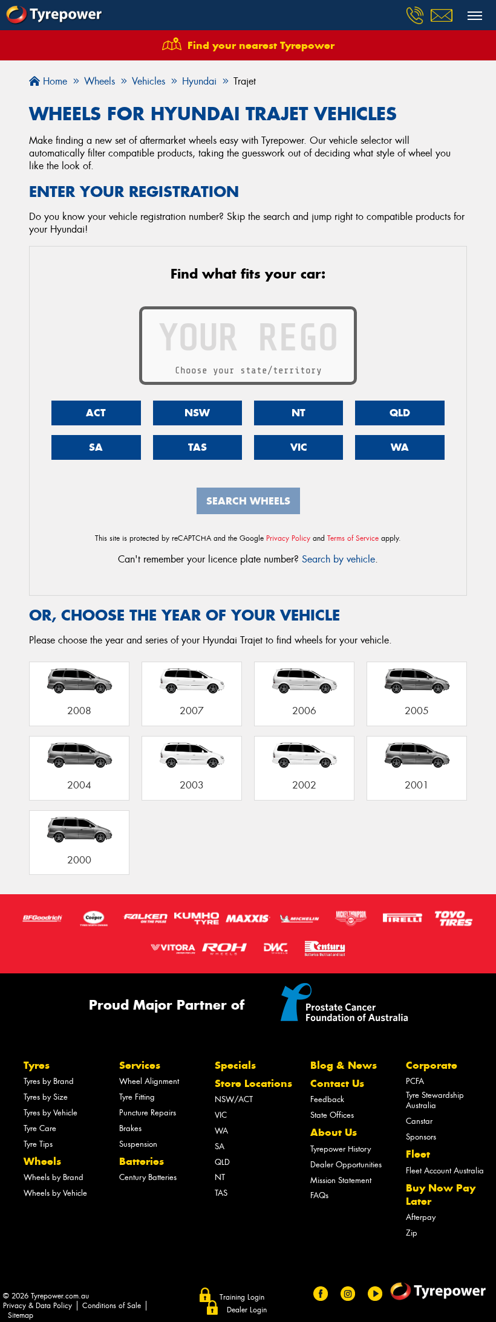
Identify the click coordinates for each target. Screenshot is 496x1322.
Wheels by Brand (53, 1177)
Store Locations (253, 1083)
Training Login (242, 1297)
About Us (333, 1132)
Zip (411, 1233)
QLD (400, 412)
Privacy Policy (288, 538)
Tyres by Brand (49, 1081)
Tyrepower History (340, 1149)
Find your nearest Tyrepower (261, 45)
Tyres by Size (46, 1097)
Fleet (418, 1154)
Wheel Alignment (149, 1081)
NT (298, 412)
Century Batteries (148, 1177)
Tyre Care (40, 1128)
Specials (235, 1065)
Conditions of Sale (111, 1306)
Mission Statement (340, 1180)
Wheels (42, 1161)
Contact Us (337, 1083)
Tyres (37, 1065)
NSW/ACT (234, 1099)
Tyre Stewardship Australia (435, 1100)
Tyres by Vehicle (50, 1113)
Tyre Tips (38, 1144)
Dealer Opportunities (346, 1164)
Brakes (130, 1128)
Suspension (138, 1144)
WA (400, 447)
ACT (96, 412)
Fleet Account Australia (445, 1171)
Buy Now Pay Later (440, 1194)
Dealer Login (247, 1310)
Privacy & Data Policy (37, 1306)
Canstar (419, 1121)
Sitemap (20, 1315)
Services (139, 1065)
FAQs (319, 1195)
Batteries (141, 1161)
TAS (197, 447)
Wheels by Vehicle (55, 1193)
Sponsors (421, 1137)
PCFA (415, 1081)
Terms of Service (353, 538)
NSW (197, 412)
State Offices (332, 1115)
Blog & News (343, 1065)
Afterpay (421, 1217)
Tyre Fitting (137, 1097)
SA (96, 447)
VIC (298, 447)
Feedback (327, 1099)
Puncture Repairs (147, 1113)
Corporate (431, 1065)
